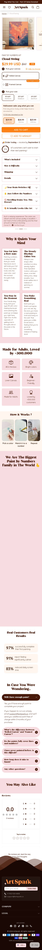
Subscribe (32, 889)
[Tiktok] (19, 926)
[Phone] (31, 926)
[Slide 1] (17, 229)
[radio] (8, 121)
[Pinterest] (23, 926)
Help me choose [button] (34, 69)
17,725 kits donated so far (13, 115)
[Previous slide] (5, 789)
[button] (4, 7)
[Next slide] (37, 789)
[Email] (27, 926)
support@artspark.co (15, 896)
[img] (10, 814)
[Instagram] (15, 926)
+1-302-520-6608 (13, 894)
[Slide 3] (25, 229)
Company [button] (6, 906)
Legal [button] (5, 913)
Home (4, 13)
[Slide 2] (21, 229)
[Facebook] (11, 926)
